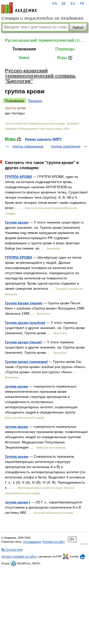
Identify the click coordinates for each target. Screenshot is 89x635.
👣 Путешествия (11, 549)
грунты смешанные (28, 146)
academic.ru (19, 7)
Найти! (78, 27)
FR (82, 3)
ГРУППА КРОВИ (18, 177)
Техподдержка (32, 541)
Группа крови (16, 222)
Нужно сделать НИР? (43, 139)
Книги (24, 58)
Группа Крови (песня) (23, 303)
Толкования (24, 49)
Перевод (35, 101)
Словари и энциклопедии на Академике (42, 18)
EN (54, 3)
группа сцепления (65, 146)
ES (73, 3)
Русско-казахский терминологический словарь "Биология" (44, 40)
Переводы (65, 49)
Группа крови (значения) (26, 362)
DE (64, 3)
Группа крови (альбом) (25, 323)
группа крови (16, 386)
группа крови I (17, 502)
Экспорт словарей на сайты (18, 556)
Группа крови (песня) (23, 342)
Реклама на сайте (53, 541)
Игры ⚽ (65, 58)
